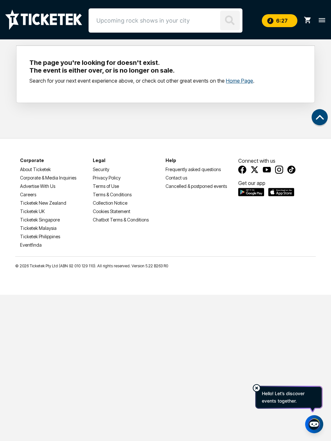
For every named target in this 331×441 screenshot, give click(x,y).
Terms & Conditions (112, 194)
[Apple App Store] (281, 192)
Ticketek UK (32, 211)
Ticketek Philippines (40, 236)
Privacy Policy (107, 177)
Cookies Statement (111, 211)
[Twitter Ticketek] (255, 170)
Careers (28, 194)
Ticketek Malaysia (38, 228)
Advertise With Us (37, 186)
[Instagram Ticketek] (279, 170)
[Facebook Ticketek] (242, 170)
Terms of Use (106, 186)
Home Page (239, 80)
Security (101, 169)
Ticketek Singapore (40, 219)
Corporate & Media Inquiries (48, 177)
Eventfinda (31, 245)
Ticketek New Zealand (43, 203)
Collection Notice (110, 203)
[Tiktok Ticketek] (291, 170)
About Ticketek (35, 169)
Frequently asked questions (193, 169)
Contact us (176, 177)
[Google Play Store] (251, 192)
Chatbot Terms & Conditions (121, 219)
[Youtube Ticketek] (267, 170)
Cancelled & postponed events (196, 186)
